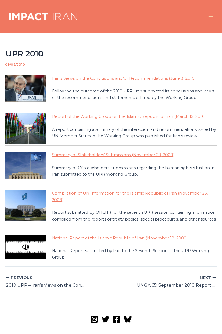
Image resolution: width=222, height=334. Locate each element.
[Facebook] (116, 319)
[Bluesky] (128, 319)
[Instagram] (94, 319)
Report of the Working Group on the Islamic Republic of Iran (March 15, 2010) (129, 116)
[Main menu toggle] (211, 16)
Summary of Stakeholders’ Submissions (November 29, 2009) (113, 154)
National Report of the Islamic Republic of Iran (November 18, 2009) (120, 238)
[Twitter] (105, 319)
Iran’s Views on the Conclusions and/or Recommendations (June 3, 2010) (124, 78)
